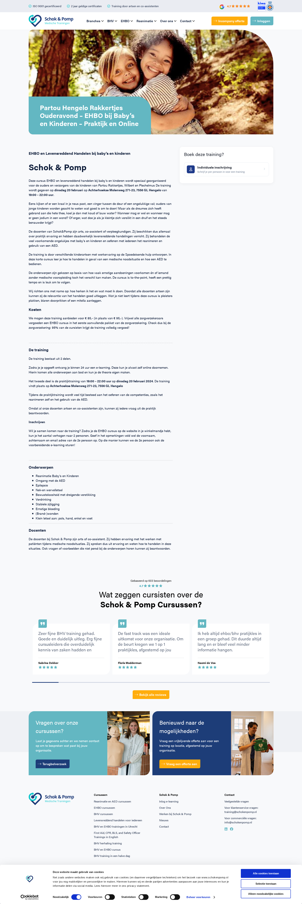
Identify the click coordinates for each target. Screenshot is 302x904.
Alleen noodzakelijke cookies (265, 893)
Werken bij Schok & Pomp (175, 814)
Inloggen (263, 21)
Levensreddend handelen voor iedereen (118, 820)
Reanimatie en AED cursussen (112, 801)
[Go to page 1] (72, 682)
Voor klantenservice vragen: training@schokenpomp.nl (241, 810)
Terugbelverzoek (54, 764)
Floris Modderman (129, 663)
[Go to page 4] (151, 682)
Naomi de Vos (206, 663)
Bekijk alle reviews (152, 694)
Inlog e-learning (168, 801)
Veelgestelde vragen (236, 801)
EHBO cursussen (104, 808)
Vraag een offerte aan (181, 764)
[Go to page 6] (204, 682)
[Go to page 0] (45, 682)
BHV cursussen (103, 814)
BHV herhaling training (108, 843)
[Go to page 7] (230, 682)
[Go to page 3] (124, 682)
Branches (93, 21)
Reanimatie (144, 21)
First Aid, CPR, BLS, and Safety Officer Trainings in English (117, 835)
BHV (110, 21)
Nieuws (163, 820)
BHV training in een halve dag (112, 856)
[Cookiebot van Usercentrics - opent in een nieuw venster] (29, 897)
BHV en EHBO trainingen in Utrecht (115, 826)
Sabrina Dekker (48, 663)
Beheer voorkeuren (198, 897)
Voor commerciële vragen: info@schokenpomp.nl (240, 820)
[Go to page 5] (177, 682)
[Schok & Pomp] (51, 21)
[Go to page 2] (98, 682)
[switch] (110, 897)
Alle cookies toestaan (266, 873)
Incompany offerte (231, 21)
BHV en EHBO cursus (107, 849)
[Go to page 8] (256, 682)
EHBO (125, 21)
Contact (185, 21)
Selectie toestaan (266, 883)
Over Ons (165, 808)
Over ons (166, 21)
